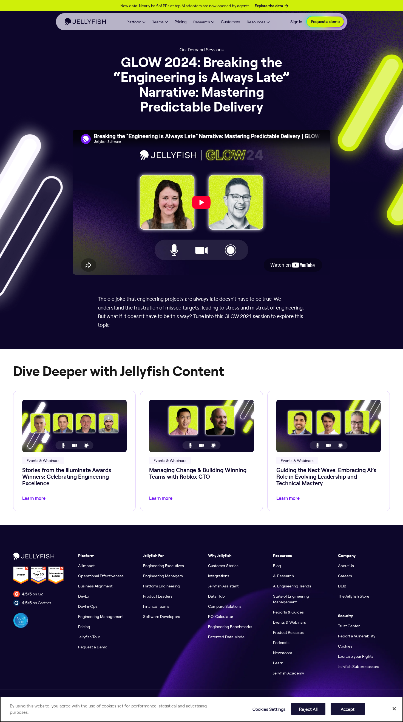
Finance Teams (156, 606)
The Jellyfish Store (353, 596)
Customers (230, 21)
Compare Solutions (225, 606)
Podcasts (281, 642)
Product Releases (288, 632)
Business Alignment (95, 586)
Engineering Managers (163, 575)
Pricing (181, 21)
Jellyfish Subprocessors (358, 666)
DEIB (342, 586)
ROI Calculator (220, 616)
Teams (158, 21)
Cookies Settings (268, 709)
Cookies (345, 646)
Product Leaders (157, 596)
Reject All (308, 709)
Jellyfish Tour (89, 636)
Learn (278, 662)
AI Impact (86, 565)
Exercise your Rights (355, 656)
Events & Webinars (289, 622)
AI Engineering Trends (292, 586)
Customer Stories (223, 565)
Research (201, 21)
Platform (133, 21)
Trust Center (349, 625)
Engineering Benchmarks (230, 626)
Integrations (218, 575)
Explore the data (269, 6)
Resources (256, 21)
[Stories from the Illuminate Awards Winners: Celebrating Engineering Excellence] (74, 451)
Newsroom (282, 652)
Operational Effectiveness (101, 575)
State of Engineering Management (291, 598)
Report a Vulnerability (356, 636)
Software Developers (161, 616)
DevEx (83, 596)
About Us (346, 565)
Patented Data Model (226, 636)
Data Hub (216, 596)
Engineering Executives (163, 565)
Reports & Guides (288, 612)
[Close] (394, 709)
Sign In (296, 21)
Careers (345, 575)
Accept (348, 709)
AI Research (283, 575)
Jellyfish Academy (288, 673)
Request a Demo (92, 646)
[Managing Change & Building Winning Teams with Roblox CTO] (201, 451)
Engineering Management (101, 616)
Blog (277, 565)
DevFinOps (88, 606)
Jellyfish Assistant (223, 586)
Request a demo (325, 21)
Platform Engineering (161, 586)
